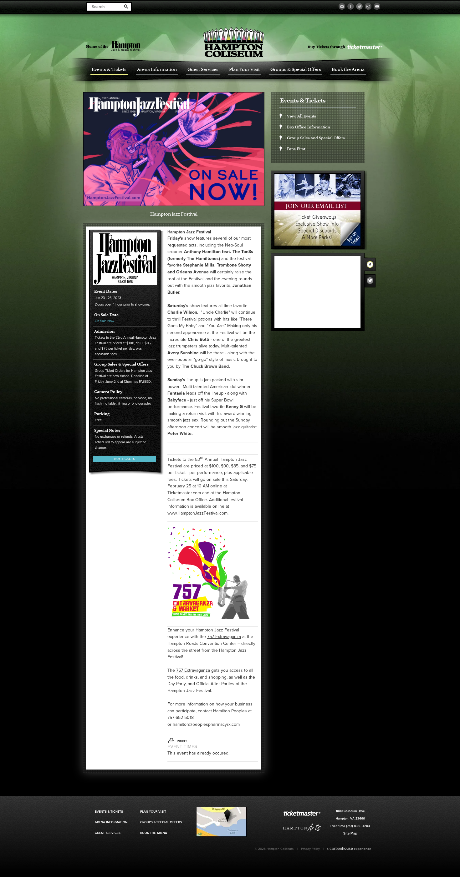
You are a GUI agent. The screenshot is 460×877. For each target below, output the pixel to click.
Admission (104, 331)
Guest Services (202, 69)
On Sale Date (106, 315)
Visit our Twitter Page (359, 6)
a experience (349, 848)
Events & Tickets (109, 69)
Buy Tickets (124, 459)
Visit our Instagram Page (368, 6)
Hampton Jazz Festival (136, 46)
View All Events (301, 116)
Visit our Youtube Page (377, 6)
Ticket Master (364, 47)
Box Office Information (308, 127)
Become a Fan (342, 6)
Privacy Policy (310, 849)
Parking (102, 414)
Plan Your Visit (244, 69)
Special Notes (107, 430)
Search (126, 6)
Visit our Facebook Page (350, 6)
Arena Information (157, 69)
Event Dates (105, 291)
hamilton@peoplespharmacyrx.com (206, 724)
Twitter (372, 282)
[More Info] (221, 835)
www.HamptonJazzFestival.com (197, 513)
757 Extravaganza (224, 636)
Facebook (372, 265)
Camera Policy (108, 392)
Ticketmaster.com (184, 493)
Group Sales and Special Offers (316, 138)
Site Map (350, 833)
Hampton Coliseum (233, 42)
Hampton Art (302, 828)
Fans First (296, 149)
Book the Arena (348, 69)
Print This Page (177, 740)
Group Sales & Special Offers (121, 364)
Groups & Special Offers (295, 69)
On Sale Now (104, 321)
